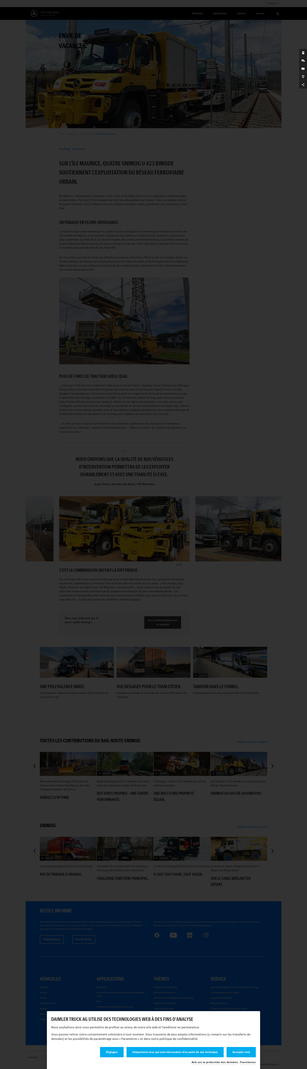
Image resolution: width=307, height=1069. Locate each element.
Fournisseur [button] (248, 1062)
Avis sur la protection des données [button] (215, 1062)
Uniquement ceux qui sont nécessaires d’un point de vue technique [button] (175, 1052)
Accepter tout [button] (241, 1052)
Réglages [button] (112, 1052)
